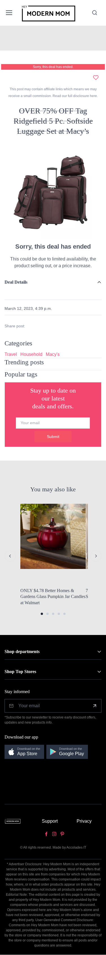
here (93, 96)
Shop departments (22, 651)
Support (50, 821)
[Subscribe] (94, 705)
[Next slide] (95, 556)
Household (31, 354)
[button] (42, 614)
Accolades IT (76, 847)
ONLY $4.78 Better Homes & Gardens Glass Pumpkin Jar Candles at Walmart (52, 596)
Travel (11, 354)
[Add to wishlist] (95, 77)
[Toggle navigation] (9, 13)
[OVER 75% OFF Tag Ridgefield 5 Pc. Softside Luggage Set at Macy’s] (53, 191)
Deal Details (16, 282)
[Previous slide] (10, 556)
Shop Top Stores (20, 671)
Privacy (84, 821)
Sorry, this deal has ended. (53, 67)
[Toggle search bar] (94, 12)
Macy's (53, 354)
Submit (53, 436)
